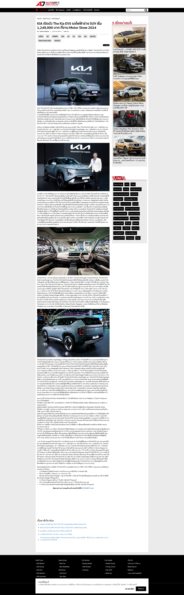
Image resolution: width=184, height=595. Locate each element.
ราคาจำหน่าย (125, 204)
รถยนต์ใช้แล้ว (118, 233)
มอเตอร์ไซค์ (135, 218)
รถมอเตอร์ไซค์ (119, 238)
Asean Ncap (118, 184)
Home (39, 18)
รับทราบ (141, 589)
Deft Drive (62, 570)
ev (68, 36)
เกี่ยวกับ (130, 560)
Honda (126, 189)
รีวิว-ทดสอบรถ (60, 10)
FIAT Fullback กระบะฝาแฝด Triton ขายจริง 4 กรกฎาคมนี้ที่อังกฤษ (127, 77)
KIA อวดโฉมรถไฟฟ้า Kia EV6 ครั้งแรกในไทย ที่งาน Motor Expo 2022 (63, 527)
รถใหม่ (41, 36)
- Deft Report (40, 563)
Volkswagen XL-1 (131, 199)
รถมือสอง (117, 228)
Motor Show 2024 (45, 40)
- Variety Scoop (110, 563)
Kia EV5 (92, 36)
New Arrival (63, 560)
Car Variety (108, 560)
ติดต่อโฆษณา (132, 567)
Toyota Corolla (134, 213)
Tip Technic (86, 560)
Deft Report (56, 18)
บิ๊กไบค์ (128, 223)
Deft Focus (46, 18)
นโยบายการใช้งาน (134, 563)
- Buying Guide (87, 563)
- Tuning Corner (110, 567)
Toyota (135, 204)
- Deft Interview (41, 576)
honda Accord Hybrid (121, 194)
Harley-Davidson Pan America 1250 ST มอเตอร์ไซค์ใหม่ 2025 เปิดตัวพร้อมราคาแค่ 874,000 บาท (129, 131)
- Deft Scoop (40, 567)
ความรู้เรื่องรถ (77, 10)
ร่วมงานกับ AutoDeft (134, 573)
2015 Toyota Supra (132, 209)
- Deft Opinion (40, 573)
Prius (133, 184)
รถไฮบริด (134, 194)
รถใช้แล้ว (126, 228)
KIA (63, 36)
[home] (37, 10)
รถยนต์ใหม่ (51, 10)
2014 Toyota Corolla (121, 218)
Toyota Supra (118, 209)
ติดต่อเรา (97, 10)
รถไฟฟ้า (68, 10)
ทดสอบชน (117, 189)
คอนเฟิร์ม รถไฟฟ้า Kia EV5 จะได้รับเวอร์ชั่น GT (56, 531)
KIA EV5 (57, 40)
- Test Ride (62, 576)
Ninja (138, 238)
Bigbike (135, 223)
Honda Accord (136, 189)
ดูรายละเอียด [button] (129, 589)
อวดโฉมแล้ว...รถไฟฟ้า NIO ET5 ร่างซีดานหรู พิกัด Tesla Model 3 (129, 50)
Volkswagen (118, 199)
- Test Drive (62, 573)
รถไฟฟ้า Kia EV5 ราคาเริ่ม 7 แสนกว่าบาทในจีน (56, 534)
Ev (74, 36)
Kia (79, 36)
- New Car (62, 563)
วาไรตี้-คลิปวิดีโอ (87, 10)
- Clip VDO (108, 570)
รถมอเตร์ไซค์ (118, 223)
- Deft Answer (86, 567)
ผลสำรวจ (135, 228)
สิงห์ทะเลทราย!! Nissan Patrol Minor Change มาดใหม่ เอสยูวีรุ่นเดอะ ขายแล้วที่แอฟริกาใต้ (128, 105)
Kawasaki (130, 238)
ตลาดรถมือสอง (131, 233)
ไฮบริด (116, 204)
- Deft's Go (108, 573)
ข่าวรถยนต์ (43, 10)
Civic (127, 184)
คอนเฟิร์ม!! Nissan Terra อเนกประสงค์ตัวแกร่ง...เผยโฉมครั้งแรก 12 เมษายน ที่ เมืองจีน (129, 160)
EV (48, 36)
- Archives (85, 570)
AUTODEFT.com (88, 488)
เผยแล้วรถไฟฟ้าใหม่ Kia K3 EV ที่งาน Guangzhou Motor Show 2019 (63, 524)
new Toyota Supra (120, 213)
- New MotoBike (64, 567)
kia (85, 36)
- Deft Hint (39, 570)
